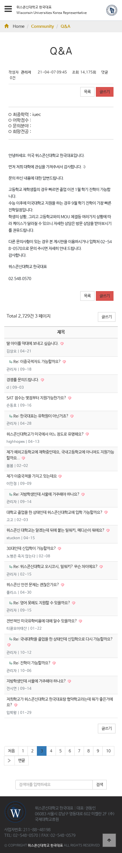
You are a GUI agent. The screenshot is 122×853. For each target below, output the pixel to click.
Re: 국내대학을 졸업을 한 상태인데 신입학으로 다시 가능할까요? (63, 639)
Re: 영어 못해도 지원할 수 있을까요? (42, 603)
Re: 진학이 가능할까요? (32, 663)
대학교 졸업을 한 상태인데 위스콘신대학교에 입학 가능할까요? (55, 512)
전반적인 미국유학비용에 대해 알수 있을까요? (42, 621)
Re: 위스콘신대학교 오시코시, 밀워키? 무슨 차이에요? (56, 566)
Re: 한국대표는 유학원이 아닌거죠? (41, 416)
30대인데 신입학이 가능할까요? (32, 548)
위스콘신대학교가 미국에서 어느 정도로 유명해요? (46, 434)
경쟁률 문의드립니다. (23, 380)
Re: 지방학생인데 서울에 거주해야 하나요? (47, 494)
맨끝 (21, 760)
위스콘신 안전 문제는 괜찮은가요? (33, 585)
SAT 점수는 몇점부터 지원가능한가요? (37, 398)
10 (108, 751)
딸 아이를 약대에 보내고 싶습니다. (33, 343)
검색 (99, 784)
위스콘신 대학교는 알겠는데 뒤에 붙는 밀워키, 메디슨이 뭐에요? (56, 530)
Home (18, 26)
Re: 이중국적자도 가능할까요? (37, 361)
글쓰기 (105, 92)
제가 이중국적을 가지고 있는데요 (32, 476)
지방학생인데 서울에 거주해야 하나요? (37, 681)
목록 (87, 92)
